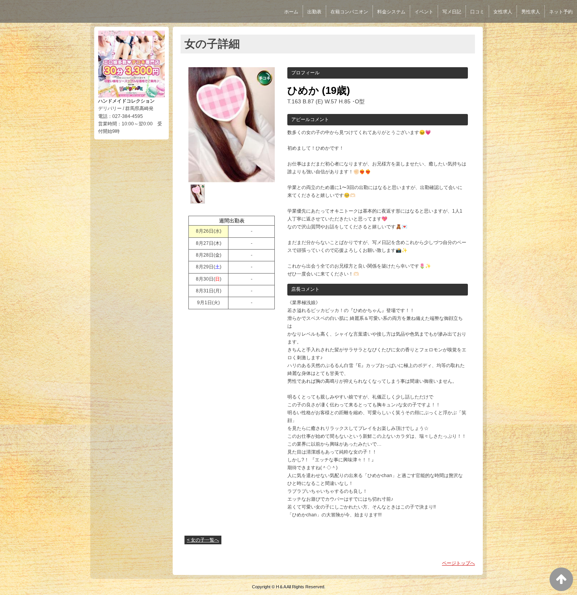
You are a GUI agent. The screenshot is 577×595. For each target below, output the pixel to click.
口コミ (477, 12)
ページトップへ (458, 563)
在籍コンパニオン (349, 12)
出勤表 (314, 12)
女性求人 (502, 12)
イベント (423, 12)
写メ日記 (451, 12)
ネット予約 (561, 12)
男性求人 (530, 12)
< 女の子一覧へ (203, 540)
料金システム (391, 12)
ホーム (291, 12)
